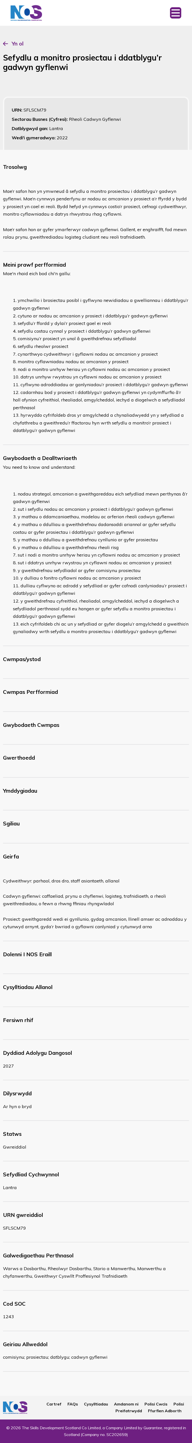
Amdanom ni (126, 1403)
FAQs (73, 1403)
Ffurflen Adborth (165, 1410)
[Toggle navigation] (175, 13)
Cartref (54, 1403)
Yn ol (18, 43)
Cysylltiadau (96, 1403)
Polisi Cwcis (156, 1403)
